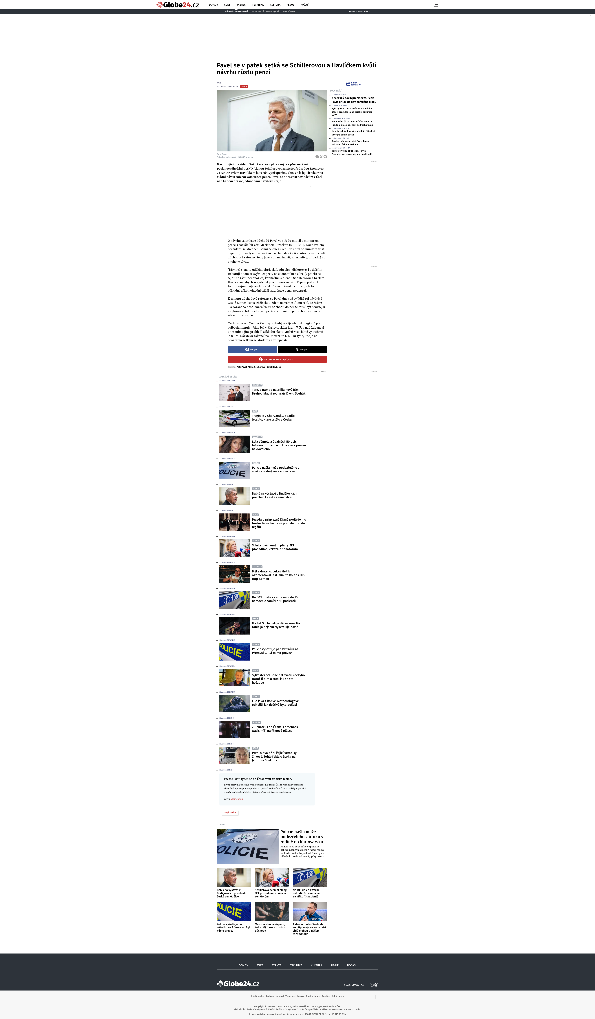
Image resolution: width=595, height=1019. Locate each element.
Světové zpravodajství (236, 11)
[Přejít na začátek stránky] (375, 996)
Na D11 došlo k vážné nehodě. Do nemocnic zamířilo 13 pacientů (275, 599)
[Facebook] (317, 156)
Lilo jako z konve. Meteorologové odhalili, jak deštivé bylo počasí (275, 703)
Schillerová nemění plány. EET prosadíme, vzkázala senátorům (275, 547)
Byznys (241, 4)
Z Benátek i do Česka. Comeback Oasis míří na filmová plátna (275, 729)
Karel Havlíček (274, 367)
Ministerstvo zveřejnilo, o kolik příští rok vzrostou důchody (271, 927)
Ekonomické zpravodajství (265, 11)
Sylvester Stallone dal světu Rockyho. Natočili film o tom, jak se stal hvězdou (278, 678)
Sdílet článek (354, 84)
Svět (227, 4)
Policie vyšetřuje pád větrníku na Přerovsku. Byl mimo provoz (275, 651)
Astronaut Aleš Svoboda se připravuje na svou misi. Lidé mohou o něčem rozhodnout (310, 929)
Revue (290, 4)
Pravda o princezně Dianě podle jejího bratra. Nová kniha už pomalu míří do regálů (279, 523)
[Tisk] (325, 156)
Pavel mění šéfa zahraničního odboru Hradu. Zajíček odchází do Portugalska (352, 123)
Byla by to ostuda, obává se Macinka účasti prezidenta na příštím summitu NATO (352, 112)
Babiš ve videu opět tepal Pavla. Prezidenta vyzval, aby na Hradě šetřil (352, 152)
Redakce (270, 996)
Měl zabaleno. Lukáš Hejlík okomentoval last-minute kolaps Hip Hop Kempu (278, 575)
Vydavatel (290, 996)
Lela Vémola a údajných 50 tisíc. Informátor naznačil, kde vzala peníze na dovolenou (279, 445)
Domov (213, 4)
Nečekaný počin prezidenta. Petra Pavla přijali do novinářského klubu (354, 100)
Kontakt (280, 996)
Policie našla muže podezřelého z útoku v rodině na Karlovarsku (276, 469)
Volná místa (338, 996)
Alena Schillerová (256, 367)
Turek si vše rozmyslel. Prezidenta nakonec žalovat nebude (350, 143)
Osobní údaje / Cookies (318, 996)
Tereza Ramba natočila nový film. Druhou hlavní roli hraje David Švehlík (278, 391)
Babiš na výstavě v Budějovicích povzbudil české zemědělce (274, 495)
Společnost (289, 11)
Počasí (304, 4)
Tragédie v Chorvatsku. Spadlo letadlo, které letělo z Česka (273, 417)
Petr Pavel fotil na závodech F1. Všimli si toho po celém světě (353, 133)
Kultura (275, 4)
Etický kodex (257, 996)
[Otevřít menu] (436, 4)
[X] (321, 156)
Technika (258, 4)
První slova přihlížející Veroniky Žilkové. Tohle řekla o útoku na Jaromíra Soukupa (274, 756)
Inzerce (300, 996)
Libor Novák (237, 798)
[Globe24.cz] (177, 5)
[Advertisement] (277, 211)
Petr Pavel (241, 367)
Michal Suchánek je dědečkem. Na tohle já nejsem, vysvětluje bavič (276, 625)
